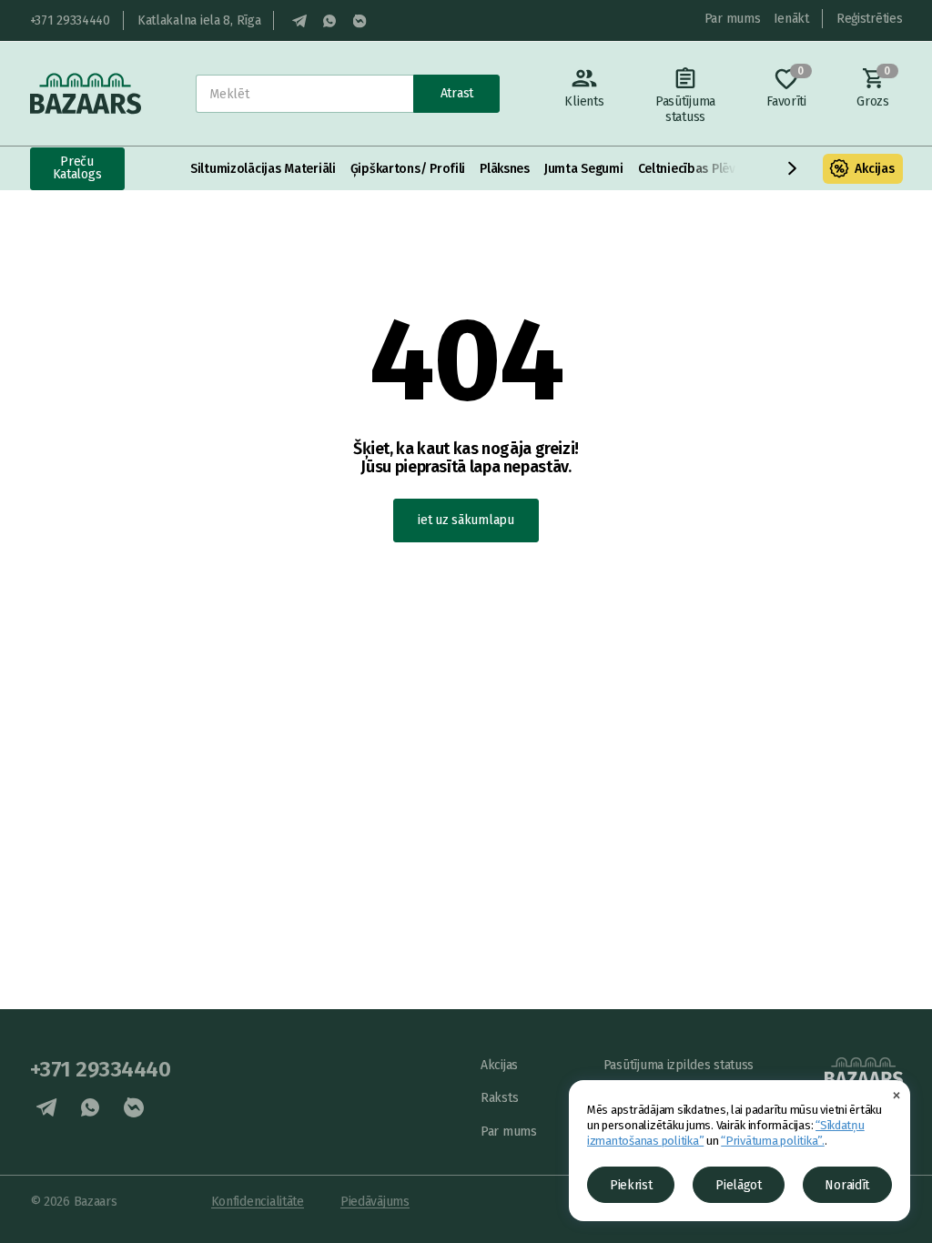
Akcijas (874, 169)
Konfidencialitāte (257, 1201)
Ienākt (791, 18)
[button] (793, 168)
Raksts (499, 1098)
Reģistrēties (869, 18)
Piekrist (631, 1185)
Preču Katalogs (77, 168)
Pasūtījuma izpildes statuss (678, 1065)
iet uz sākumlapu (466, 520)
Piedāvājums (375, 1201)
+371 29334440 (70, 20)
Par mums (732, 18)
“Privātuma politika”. (773, 1140)
